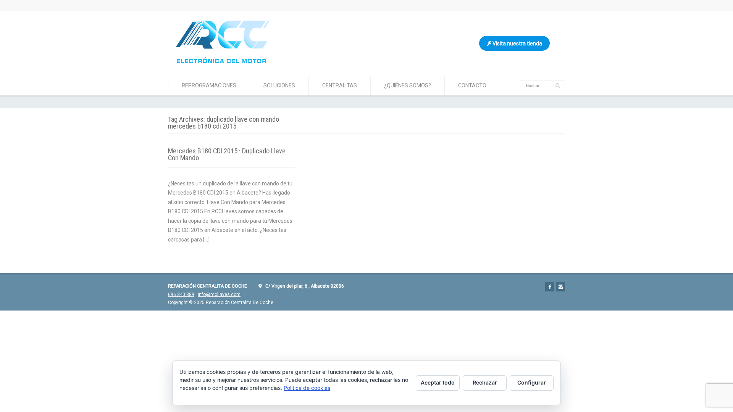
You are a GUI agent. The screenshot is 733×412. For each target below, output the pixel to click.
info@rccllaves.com (219, 294)
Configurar (531, 382)
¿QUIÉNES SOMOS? (407, 85)
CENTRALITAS (339, 85)
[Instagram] (560, 286)
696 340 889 (181, 294)
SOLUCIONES (279, 85)
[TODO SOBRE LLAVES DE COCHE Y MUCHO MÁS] (223, 61)
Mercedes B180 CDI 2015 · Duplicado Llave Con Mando (227, 154)
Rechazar (485, 382)
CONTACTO (472, 85)
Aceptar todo (438, 382)
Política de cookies (307, 388)
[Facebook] (549, 286)
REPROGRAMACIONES (209, 85)
